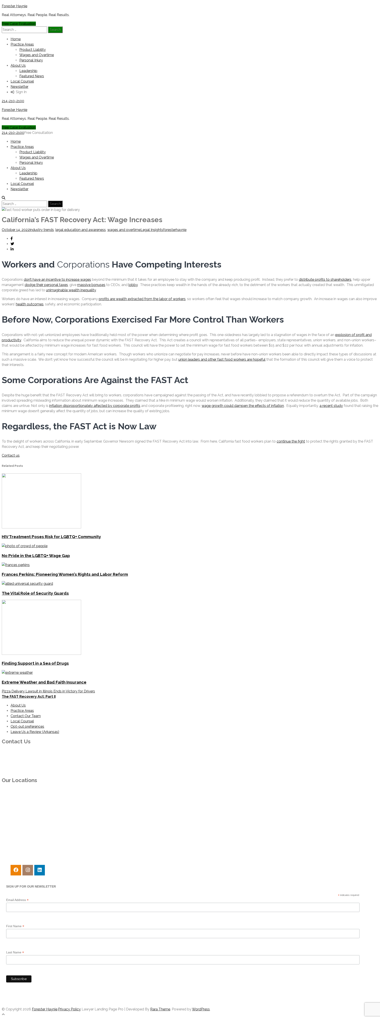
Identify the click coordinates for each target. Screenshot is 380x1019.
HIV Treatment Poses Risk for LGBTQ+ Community (51, 536)
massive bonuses (91, 285)
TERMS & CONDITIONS (21, 991)
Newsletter (19, 87)
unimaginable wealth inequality (71, 290)
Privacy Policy (69, 1009)
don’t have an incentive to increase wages (57, 279)
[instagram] (27, 870)
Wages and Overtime (36, 55)
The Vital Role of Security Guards (35, 593)
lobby (133, 285)
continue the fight (291, 441)
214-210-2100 (13, 101)
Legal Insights (152, 230)
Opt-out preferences (27, 726)
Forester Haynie (14, 6)
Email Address (17, 900)
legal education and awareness (80, 230)
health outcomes (30, 304)
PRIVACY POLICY (16, 1000)
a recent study (331, 406)
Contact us (11, 455)
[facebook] (16, 870)
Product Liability (32, 50)
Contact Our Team (26, 716)
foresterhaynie (174, 230)
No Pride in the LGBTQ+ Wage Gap (36, 555)
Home (16, 39)
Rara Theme (160, 1009)
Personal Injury (31, 60)
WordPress (201, 1009)
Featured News (31, 76)
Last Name (15, 952)
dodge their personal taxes (46, 285)
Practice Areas (22, 44)
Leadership (28, 71)
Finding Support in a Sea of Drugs (35, 663)
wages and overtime (124, 230)
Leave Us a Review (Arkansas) (35, 732)
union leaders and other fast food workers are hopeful (221, 359)
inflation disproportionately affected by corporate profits (94, 406)
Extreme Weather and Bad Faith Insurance (44, 682)
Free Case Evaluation (19, 24)
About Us (18, 65)
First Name (15, 926)
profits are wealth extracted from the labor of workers (142, 299)
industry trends (42, 230)
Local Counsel (22, 81)
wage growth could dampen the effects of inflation (243, 406)
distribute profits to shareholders (325, 279)
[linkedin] (39, 870)
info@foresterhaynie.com (22, 770)
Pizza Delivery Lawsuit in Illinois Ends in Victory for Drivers (48, 691)
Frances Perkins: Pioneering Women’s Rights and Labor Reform (65, 574)
